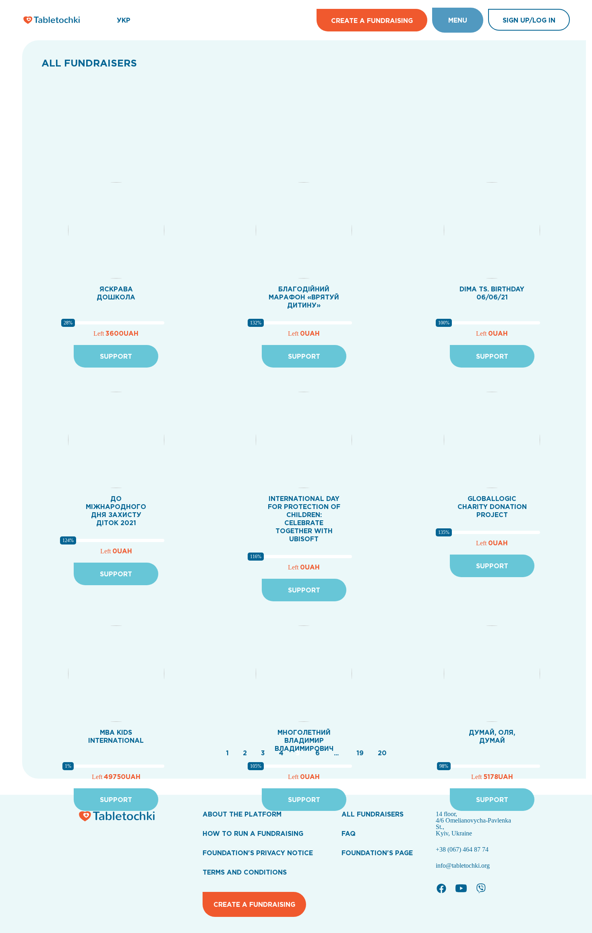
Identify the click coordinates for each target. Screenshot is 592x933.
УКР (123, 20)
